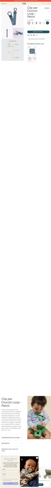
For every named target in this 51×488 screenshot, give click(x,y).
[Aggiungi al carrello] (35, 54)
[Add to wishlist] (48, 11)
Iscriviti (10, 483)
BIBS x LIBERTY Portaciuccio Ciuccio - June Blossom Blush (30, 58)
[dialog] (2, 3)
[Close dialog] (37, 458)
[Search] (42, 3)
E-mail (4, 474)
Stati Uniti (40, 484)
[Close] (48, 480)
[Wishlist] (47, 4)
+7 (47, 22)
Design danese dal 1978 (25, 0)
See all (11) (47, 20)
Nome (4, 469)
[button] (47, 477)
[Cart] (49, 3)
